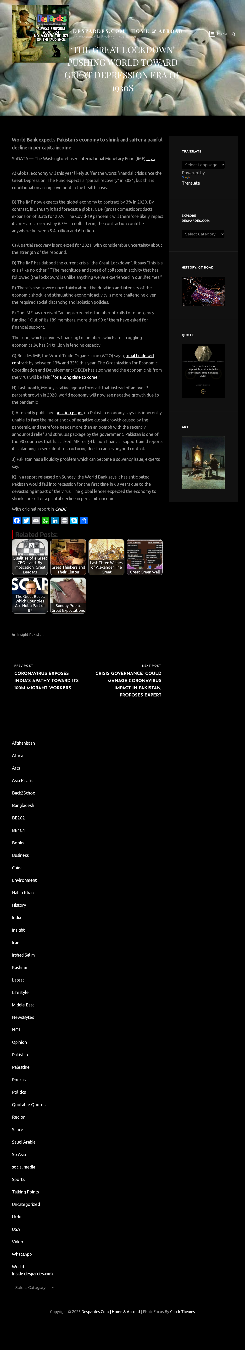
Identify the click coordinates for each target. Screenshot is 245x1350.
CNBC (60, 509)
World (18, 1266)
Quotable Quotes (28, 1104)
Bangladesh (23, 805)
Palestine (21, 1067)
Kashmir (20, 967)
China (17, 867)
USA (16, 1229)
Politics (19, 1092)
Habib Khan (23, 892)
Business (20, 855)
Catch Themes (182, 1311)
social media (23, 1166)
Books (18, 842)
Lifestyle (20, 992)
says (150, 158)
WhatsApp (22, 1254)
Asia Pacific (22, 780)
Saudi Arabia (23, 1142)
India (16, 917)
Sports (18, 1179)
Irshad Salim (23, 955)
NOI (16, 1029)
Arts (16, 768)
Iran (15, 942)
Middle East (23, 1004)
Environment (24, 880)
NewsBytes (23, 1017)
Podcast (19, 1079)
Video (17, 1241)
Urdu (16, 1216)
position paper (69, 412)
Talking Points (25, 1191)
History (19, 905)
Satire (17, 1129)
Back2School (24, 792)
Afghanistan (23, 743)
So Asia (19, 1154)
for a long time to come (75, 377)
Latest (18, 979)
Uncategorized (26, 1204)
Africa (17, 755)
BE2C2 (18, 817)
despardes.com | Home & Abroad (128, 31)
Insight (22, 634)
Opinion (19, 1042)
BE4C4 (18, 830)
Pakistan (36, 634)
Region (19, 1117)
